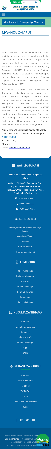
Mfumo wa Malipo (25, 286)
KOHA (25, 353)
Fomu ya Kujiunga (25, 292)
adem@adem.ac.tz (27, 198)
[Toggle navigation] (3, 14)
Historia (25, 241)
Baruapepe (25, 332)
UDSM (25, 407)
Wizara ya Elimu (25, 380)
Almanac (25, 281)
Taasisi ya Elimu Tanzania (25, 402)
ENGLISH (16, 2)
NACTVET (25, 386)
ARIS (25, 348)
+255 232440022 (26, 203)
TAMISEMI (25, 391)
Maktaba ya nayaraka (25, 327)
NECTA (25, 396)
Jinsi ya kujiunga (25, 271)
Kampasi (25, 321)
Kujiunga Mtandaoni (25, 276)
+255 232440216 (27, 209)
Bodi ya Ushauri (25, 246)
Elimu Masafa (25, 337)
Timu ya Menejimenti (25, 252)
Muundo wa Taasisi (25, 236)
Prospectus (25, 297)
